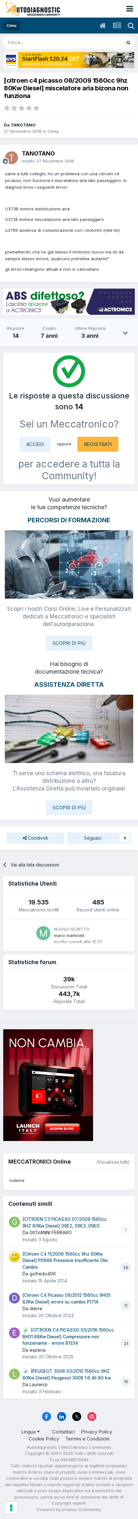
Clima (53, 131)
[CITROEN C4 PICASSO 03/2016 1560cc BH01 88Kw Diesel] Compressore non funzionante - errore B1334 (68, 1336)
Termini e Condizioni (87, 1439)
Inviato (48, 160)
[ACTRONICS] (69, 302)
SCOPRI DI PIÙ (69, 643)
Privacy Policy (96, 1432)
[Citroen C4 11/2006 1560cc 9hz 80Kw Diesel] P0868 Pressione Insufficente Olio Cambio (65, 1260)
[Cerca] (128, 42)
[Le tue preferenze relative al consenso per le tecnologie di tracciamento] (11, 1508)
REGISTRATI (98, 444)
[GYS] (69, 60)
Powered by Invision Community (69, 1509)
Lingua (29, 1432)
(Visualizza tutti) (113, 1162)
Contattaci (63, 1432)
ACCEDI (35, 444)
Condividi (37, 838)
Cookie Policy (44, 1439)
